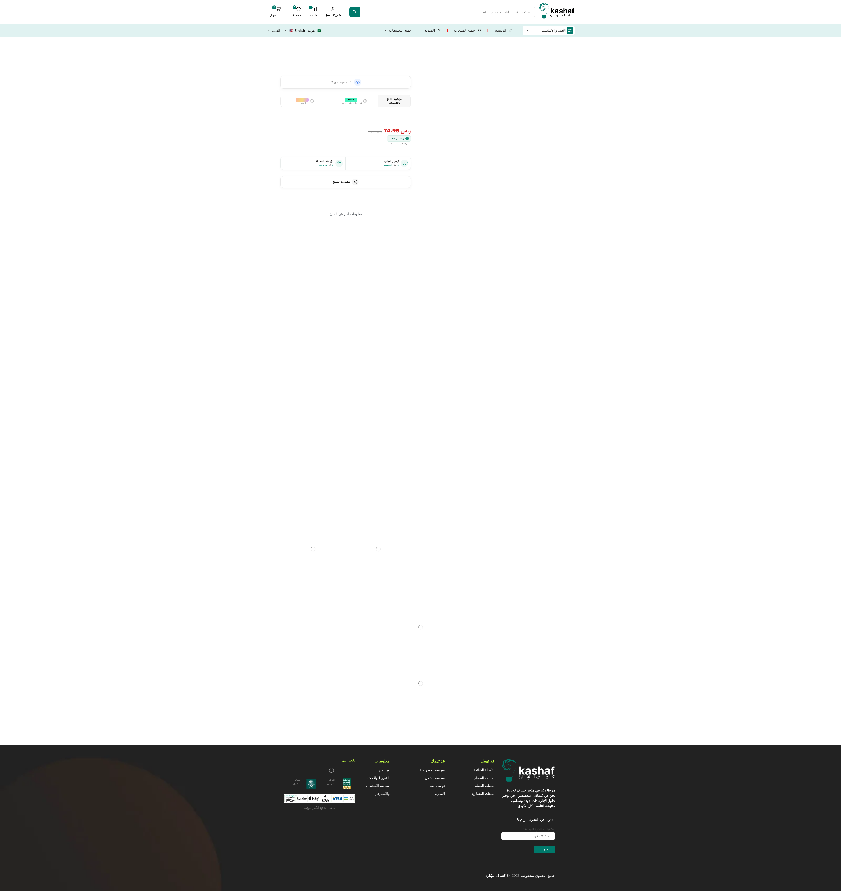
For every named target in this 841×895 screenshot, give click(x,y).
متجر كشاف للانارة (520, 790)
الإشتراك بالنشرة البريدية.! (539, 829)
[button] (314, 12)
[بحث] (354, 12)
